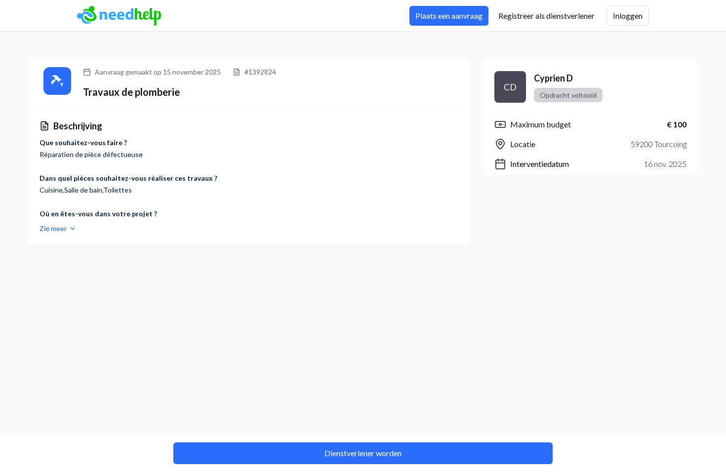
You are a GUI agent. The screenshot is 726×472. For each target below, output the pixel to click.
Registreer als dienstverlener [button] (546, 15)
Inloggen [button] (628, 15)
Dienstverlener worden (363, 453)
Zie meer (53, 228)
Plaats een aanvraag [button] (449, 15)
